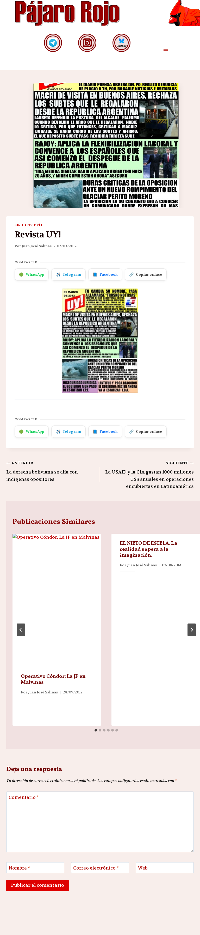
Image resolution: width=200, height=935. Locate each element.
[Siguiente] (192, 630)
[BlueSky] (121, 43)
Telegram (68, 274)
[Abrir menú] (165, 51)
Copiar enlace (145, 274)
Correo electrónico (96, 868)
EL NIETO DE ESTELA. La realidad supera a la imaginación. (148, 549)
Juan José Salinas (37, 246)
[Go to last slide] (21, 630)
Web (143, 868)
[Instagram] (87, 43)
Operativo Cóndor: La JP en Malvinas (53, 679)
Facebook (105, 274)
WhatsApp (31, 274)
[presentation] (56, 600)
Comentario (24, 797)
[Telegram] (53, 43)
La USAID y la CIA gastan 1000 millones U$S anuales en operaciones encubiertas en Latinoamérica (149, 475)
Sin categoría (29, 225)
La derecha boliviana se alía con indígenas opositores (42, 471)
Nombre (19, 868)
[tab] (96, 730)
